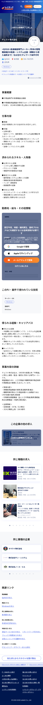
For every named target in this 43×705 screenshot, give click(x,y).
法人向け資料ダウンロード (10, 682)
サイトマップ (26, 675)
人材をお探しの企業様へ (10, 679)
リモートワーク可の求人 (31, 631)
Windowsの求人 (8, 606)
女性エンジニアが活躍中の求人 (13, 638)
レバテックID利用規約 (18, 237)
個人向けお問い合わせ (29, 672)
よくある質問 (6, 675)
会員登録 (28, 6)
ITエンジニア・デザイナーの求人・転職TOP (14, 664)
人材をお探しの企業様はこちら (32, 10)
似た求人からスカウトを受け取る (21, 658)
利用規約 (7, 237)
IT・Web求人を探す (8, 672)
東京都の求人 (7, 614)
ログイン (37, 6)
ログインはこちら (21, 266)
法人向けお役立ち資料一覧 (31, 682)
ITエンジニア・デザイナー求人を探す (16, 647)
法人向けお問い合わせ (29, 679)
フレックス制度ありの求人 (12, 635)
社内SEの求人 (7, 597)
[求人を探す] (21, 6)
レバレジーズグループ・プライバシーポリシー (21, 238)
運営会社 (5, 686)
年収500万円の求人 (9, 623)
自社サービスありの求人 (11, 631)
